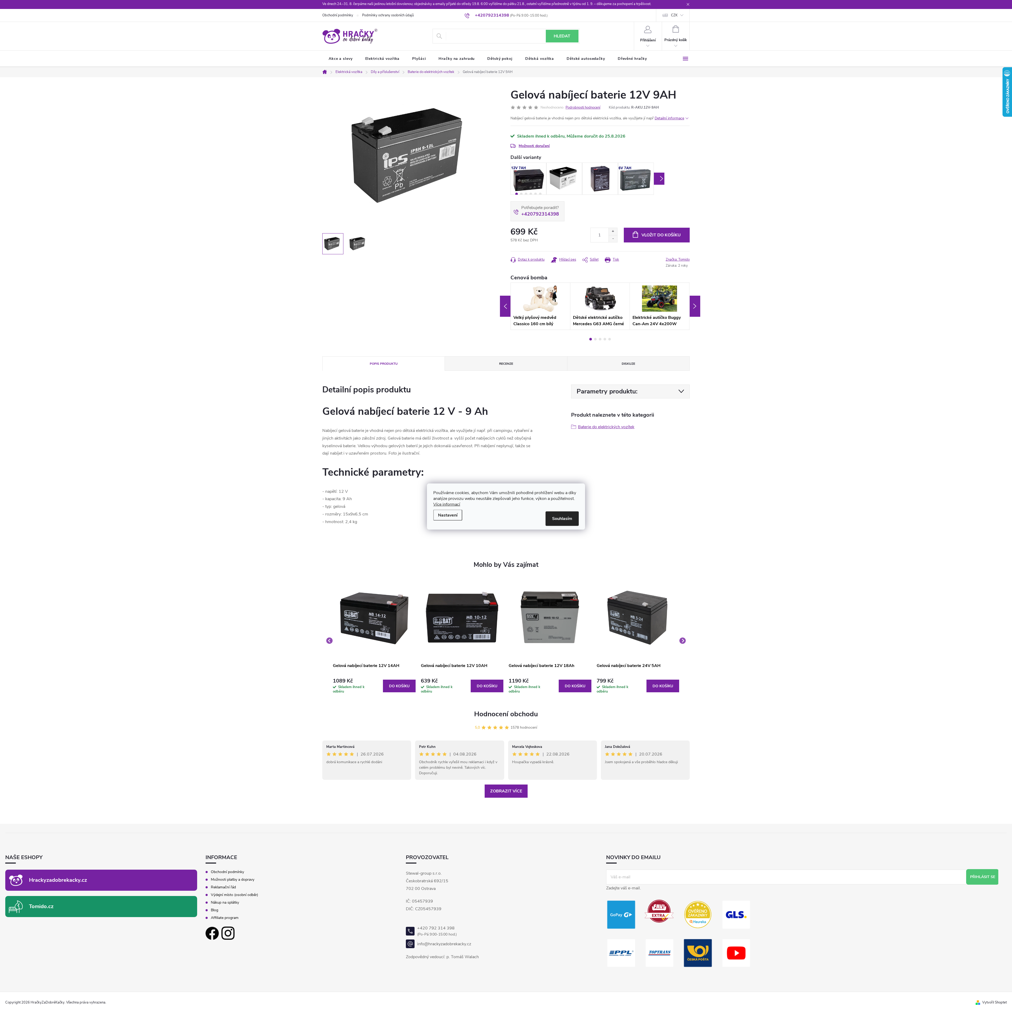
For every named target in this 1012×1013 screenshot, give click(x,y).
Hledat (562, 36)
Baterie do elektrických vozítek (606, 427)
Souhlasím (562, 519)
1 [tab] (516, 194)
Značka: (678, 259)
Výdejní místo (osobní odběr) (234, 895)
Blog (214, 910)
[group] (374, 641)
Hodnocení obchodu (506, 714)
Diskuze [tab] (628, 364)
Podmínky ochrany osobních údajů (388, 15)
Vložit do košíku (661, 235)
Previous (505, 306)
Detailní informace (669, 118)
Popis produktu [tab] (384, 364)
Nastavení (448, 515)
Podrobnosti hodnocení (583, 107)
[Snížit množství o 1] (613, 238)
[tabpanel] (528, 179)
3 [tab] (526, 194)
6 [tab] (540, 194)
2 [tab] (521, 194)
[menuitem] (340, 59)
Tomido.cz (41, 906)
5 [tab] (535, 194)
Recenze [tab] (506, 364)
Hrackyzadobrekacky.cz (58, 880)
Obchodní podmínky (337, 15)
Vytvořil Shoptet (994, 1002)
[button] (374, 686)
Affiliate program (225, 918)
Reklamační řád (223, 887)
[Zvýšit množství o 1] (613, 231)
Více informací (446, 504)
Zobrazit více (506, 791)
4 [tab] (530, 194)
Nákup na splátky (225, 902)
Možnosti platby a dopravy (232, 880)
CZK (674, 15)
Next (659, 179)
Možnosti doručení (534, 145)
